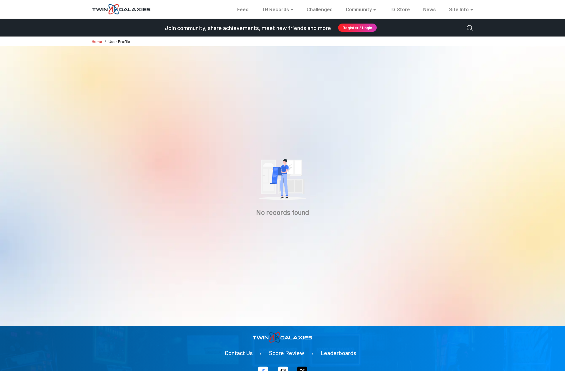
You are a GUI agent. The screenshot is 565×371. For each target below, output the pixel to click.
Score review (286, 352)
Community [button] (359, 9)
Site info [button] (459, 9)
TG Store (399, 9)
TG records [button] (275, 9)
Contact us (239, 352)
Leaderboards (338, 352)
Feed (243, 9)
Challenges (320, 9)
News (429, 9)
